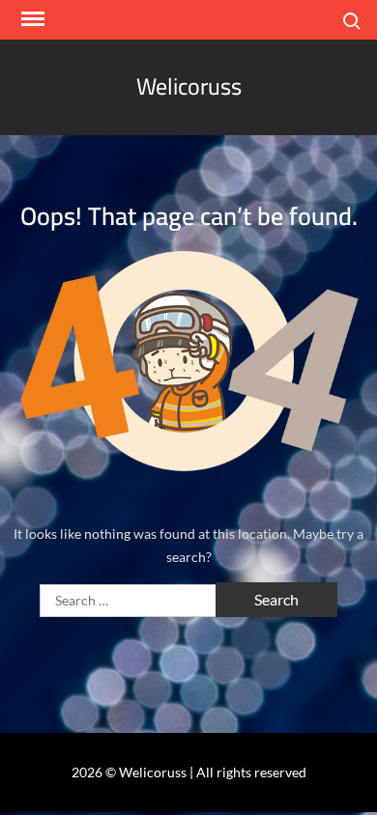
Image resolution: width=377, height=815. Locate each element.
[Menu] (31, 19)
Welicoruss (189, 86)
